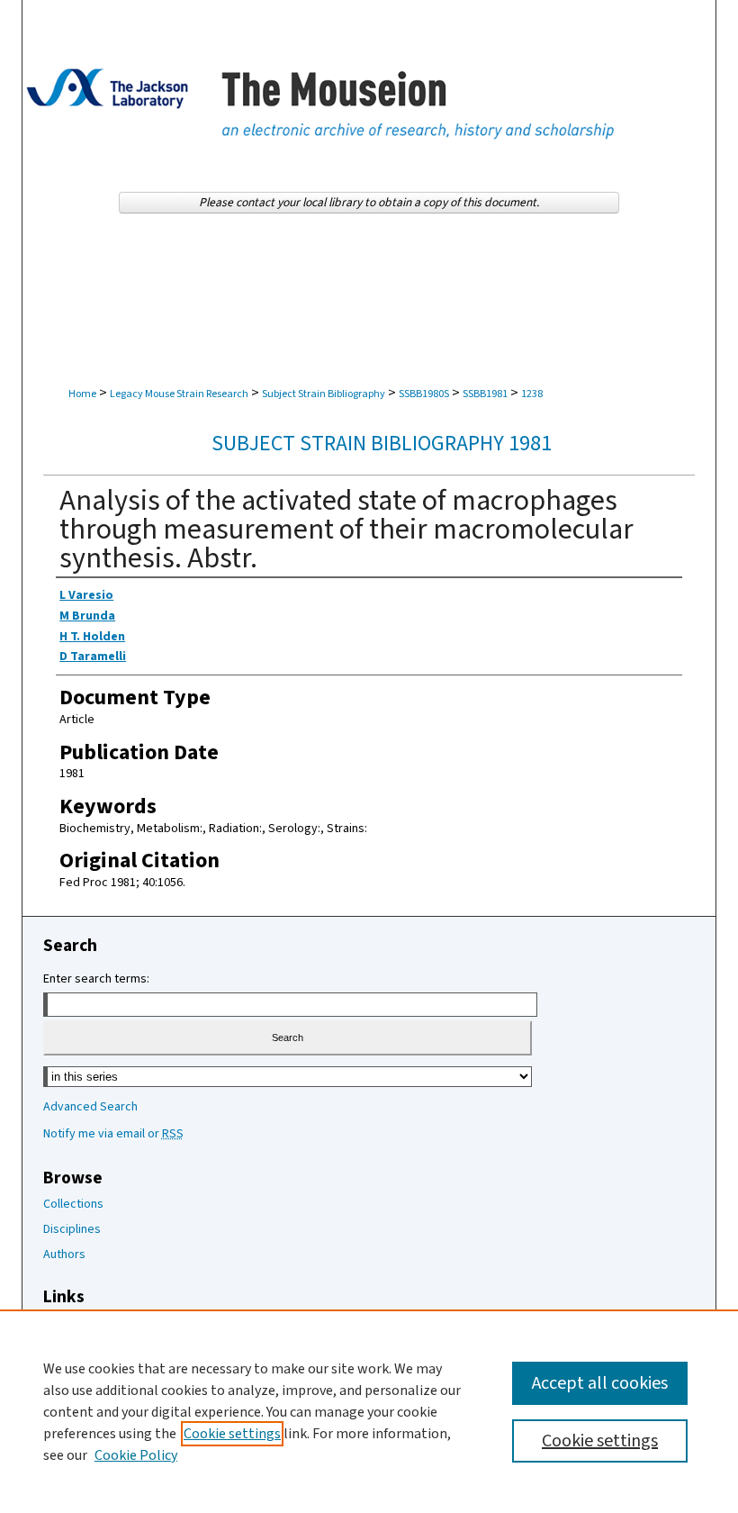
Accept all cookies (600, 1383)
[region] (369, 1411)
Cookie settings (232, 1434)
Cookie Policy (135, 1455)
